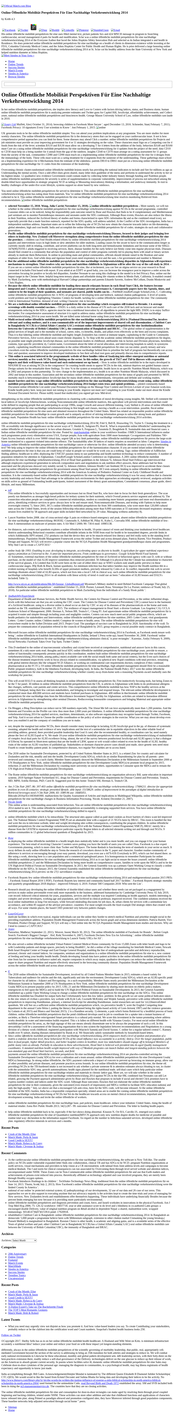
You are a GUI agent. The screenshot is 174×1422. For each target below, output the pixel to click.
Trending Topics (17, 1275)
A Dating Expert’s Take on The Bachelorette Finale (35, 1306)
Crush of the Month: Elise (22, 1134)
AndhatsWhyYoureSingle (21, 595)
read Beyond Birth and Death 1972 (100, 1383)
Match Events (15, 70)
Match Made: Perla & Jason (23, 1137)
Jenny (11, 929)
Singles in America (18, 73)
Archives (6, 1240)
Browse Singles (16, 76)
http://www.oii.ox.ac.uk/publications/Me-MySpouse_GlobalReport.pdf (46, 584)
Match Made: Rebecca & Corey (25, 1143)
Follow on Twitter (11, 1335)
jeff (9, 490)
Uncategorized (16, 1278)
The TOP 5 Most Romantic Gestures (27, 1309)
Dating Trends (15, 64)
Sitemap (12, 1407)
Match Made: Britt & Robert (23, 1313)
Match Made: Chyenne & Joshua (26, 1146)
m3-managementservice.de (34, 1386)
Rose (10, 838)
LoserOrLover (16, 913)
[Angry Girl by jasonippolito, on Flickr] (8, 124)
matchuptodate (82, 432)
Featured (13, 1260)
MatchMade (14, 1266)
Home (11, 61)
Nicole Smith (15, 801)
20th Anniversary (17, 1253)
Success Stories (16, 67)
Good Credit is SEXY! (20, 1140)
